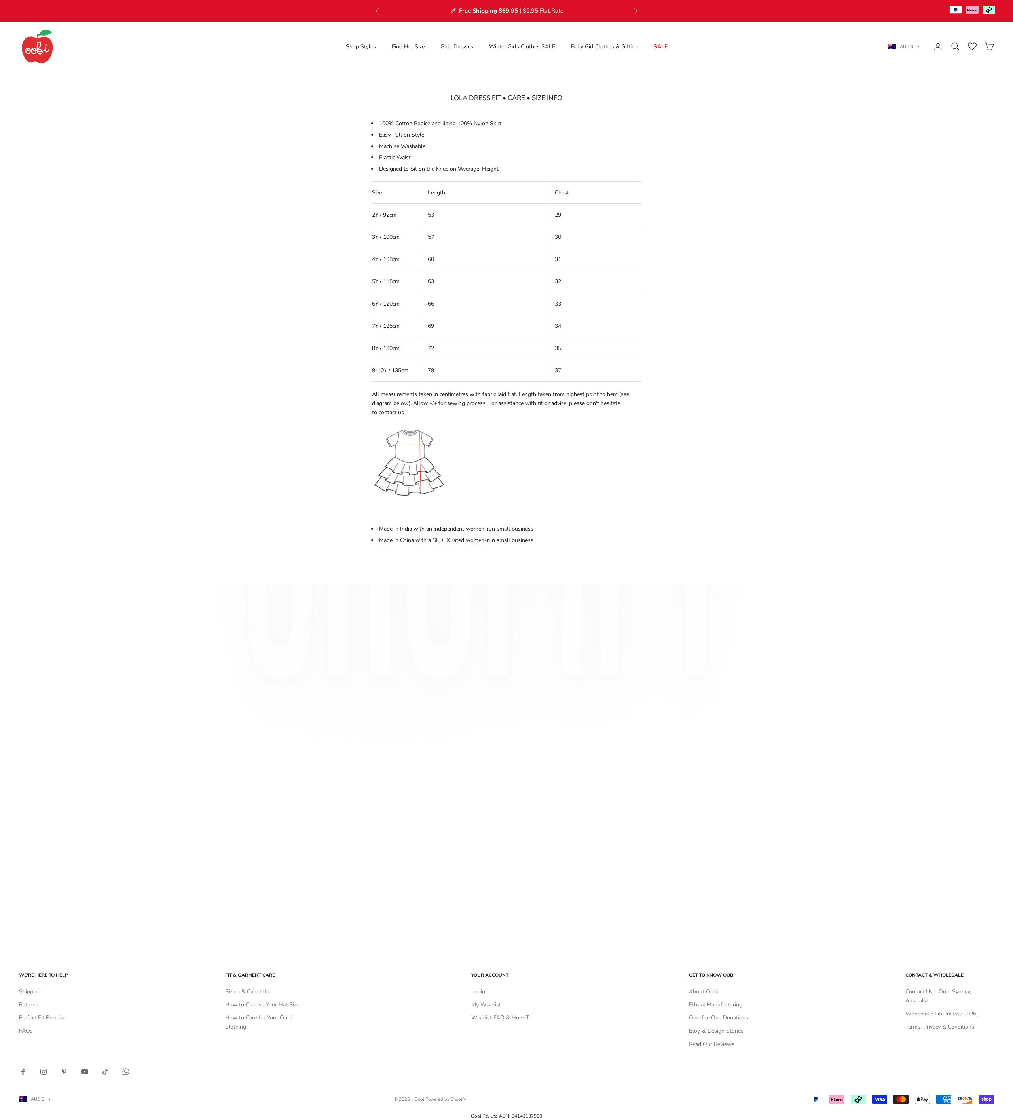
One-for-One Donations (718, 1017)
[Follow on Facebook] (23, 1072)
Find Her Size (408, 46)
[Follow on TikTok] (105, 1072)
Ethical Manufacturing (715, 1004)
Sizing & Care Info (247, 991)
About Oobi (703, 991)
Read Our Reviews (711, 1044)
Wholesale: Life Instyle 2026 (940, 1013)
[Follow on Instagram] (43, 1072)
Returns (28, 1004)
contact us (391, 412)
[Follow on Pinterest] (64, 1072)
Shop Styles (361, 46)
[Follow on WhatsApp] (126, 1072)
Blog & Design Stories (716, 1030)
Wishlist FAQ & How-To (501, 1017)
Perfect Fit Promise (42, 1017)
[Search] (955, 46)
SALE (661, 46)
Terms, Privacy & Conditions (939, 1027)
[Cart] (989, 46)
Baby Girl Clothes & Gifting (604, 46)
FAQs (26, 1030)
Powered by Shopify (445, 1099)
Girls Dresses (456, 46)
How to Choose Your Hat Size (262, 1004)
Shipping (30, 991)
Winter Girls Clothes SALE (522, 46)
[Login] (938, 46)
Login (478, 991)
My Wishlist (486, 1004)
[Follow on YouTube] (85, 1072)
